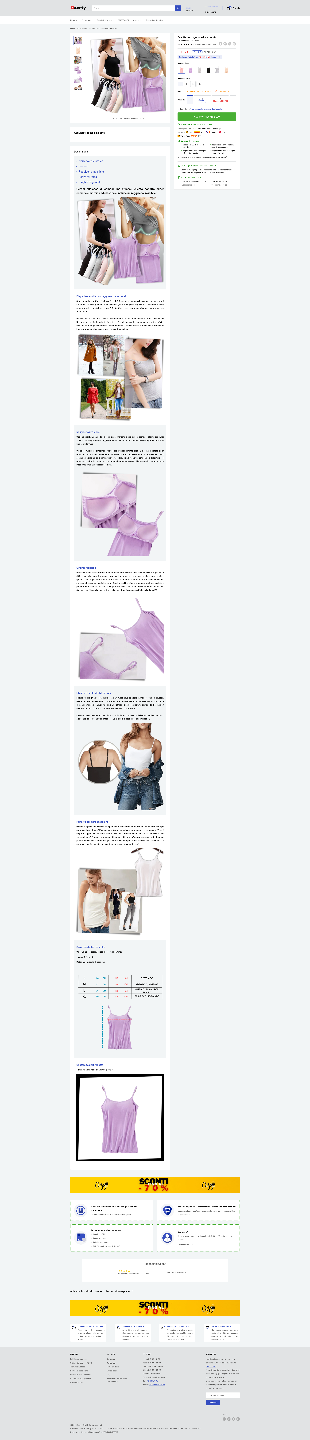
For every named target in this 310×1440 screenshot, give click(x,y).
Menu (72, 20)
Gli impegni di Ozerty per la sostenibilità (197, 166)
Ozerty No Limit (76, 1382)
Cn (191, 40)
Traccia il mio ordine (105, 20)
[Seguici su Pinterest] (229, 1419)
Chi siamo (137, 20)
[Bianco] (199, 70)
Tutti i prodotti (82, 28)
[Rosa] (181, 70)
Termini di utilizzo (77, 1367)
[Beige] (226, 70)
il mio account (209, 12)
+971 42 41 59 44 (194, 1428)
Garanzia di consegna (190, 141)
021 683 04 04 (123, 20)
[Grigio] (217, 70)
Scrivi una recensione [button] (176, 1272)
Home (72, 28)
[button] (186, 44)
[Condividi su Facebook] (220, 44)
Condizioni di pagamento (80, 1378)
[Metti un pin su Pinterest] (225, 44)
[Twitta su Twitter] (229, 44)
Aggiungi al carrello (207, 116)
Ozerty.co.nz (211, 1366)
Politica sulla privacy (78, 1359)
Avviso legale (112, 1371)
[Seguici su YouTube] (233, 1419)
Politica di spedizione (79, 1371)
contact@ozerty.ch (157, 1384)
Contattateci (87, 20)
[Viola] (190, 70)
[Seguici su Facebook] (224, 1419)
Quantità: (181, 100)
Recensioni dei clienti (155, 20)
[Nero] (208, 70)
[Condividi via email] (234, 44)
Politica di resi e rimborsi (80, 1374)
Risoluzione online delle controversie (117, 1379)
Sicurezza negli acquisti (191, 177)
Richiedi (213, 1402)
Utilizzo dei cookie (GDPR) (81, 1363)
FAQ (108, 1374)
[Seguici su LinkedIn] (238, 1419)
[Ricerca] (178, 8)
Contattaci (111, 1363)
